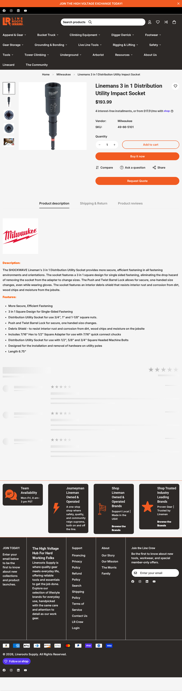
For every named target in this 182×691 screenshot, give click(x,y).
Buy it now (137, 156)
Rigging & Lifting (124, 45)
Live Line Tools (88, 45)
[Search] (90, 22)
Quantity (101, 136)
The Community (37, 65)
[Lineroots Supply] (13, 22)
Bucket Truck (46, 35)
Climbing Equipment (83, 35)
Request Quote (137, 181)
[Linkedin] (18, 10)
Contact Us (79, 616)
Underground (69, 55)
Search (76, 585)
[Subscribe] (175, 573)
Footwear (151, 35)
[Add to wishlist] (175, 86)
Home (46, 74)
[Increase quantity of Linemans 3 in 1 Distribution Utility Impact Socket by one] (114, 145)
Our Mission (110, 561)
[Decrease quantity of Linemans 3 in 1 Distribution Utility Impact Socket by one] (99, 145)
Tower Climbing (35, 55)
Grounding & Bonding (49, 45)
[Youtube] (25, 10)
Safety (153, 45)
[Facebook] (4, 10)
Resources (122, 55)
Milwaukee (64, 74)
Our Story (108, 555)
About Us (150, 55)
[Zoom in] (79, 90)
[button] (174, 22)
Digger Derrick (121, 35)
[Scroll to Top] (175, 672)
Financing (78, 555)
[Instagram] (11, 10)
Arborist (98, 55)
